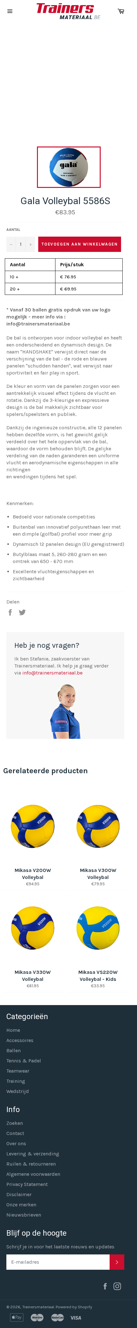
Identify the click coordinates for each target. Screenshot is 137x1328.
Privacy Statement (27, 1184)
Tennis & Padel (23, 1061)
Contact (15, 1133)
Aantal (13, 229)
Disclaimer (19, 1194)
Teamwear (17, 1071)
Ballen (13, 1050)
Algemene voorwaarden (33, 1174)
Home (13, 1030)
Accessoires (19, 1040)
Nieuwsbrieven (23, 1215)
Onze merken (21, 1205)
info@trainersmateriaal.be (52, 673)
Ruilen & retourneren (31, 1164)
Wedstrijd (17, 1091)
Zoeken (14, 1123)
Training (15, 1081)
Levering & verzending (32, 1154)
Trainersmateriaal (38, 1306)
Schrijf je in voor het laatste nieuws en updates (60, 1247)
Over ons (16, 1143)
